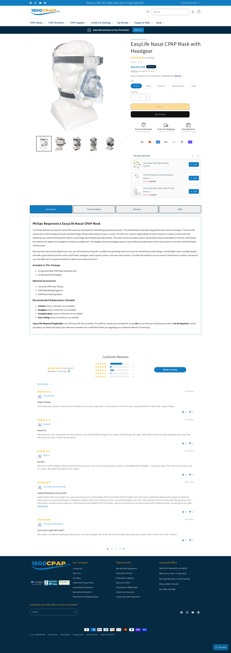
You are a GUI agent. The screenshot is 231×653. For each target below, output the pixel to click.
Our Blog (76, 578)
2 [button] (112, 548)
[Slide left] (33, 144)
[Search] (187, 12)
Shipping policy (78, 634)
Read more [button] (42, 506)
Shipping (134, 71)
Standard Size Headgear (51, 274)
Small (150, 86)
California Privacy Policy (83, 582)
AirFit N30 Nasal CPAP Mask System (158, 175)
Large (195, 86)
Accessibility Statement (83, 587)
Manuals (137, 209)
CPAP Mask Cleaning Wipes (50, 294)
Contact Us (77, 568)
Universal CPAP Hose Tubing (50, 286)
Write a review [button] (170, 369)
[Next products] (198, 156)
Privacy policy (53, 634)
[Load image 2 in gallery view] (60, 143)
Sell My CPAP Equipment (126, 568)
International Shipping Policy (85, 596)
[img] (44, 391)
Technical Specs (94, 209)
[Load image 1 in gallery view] (43, 143)
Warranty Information (82, 592)
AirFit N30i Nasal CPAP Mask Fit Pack (158, 188)
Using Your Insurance (125, 592)
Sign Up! (138, 30)
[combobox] (170, 12)
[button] (148, 12)
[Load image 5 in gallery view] (110, 143)
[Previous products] (192, 156)
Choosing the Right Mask (126, 587)
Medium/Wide (179, 86)
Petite (138, 86)
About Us (77, 573)
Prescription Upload (124, 578)
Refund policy (65, 634)
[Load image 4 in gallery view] (93, 143)
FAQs (180, 209)
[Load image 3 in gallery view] (76, 143)
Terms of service (92, 634)
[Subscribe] (75, 612)
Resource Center (123, 582)
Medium (163, 86)
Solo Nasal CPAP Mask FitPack (156, 163)
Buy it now (160, 114)
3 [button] (116, 548)
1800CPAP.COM (40, 635)
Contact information (107, 634)
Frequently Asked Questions (128, 596)
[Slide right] (121, 144)
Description (51, 209)
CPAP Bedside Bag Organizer (50, 290)
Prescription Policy (124, 573)
